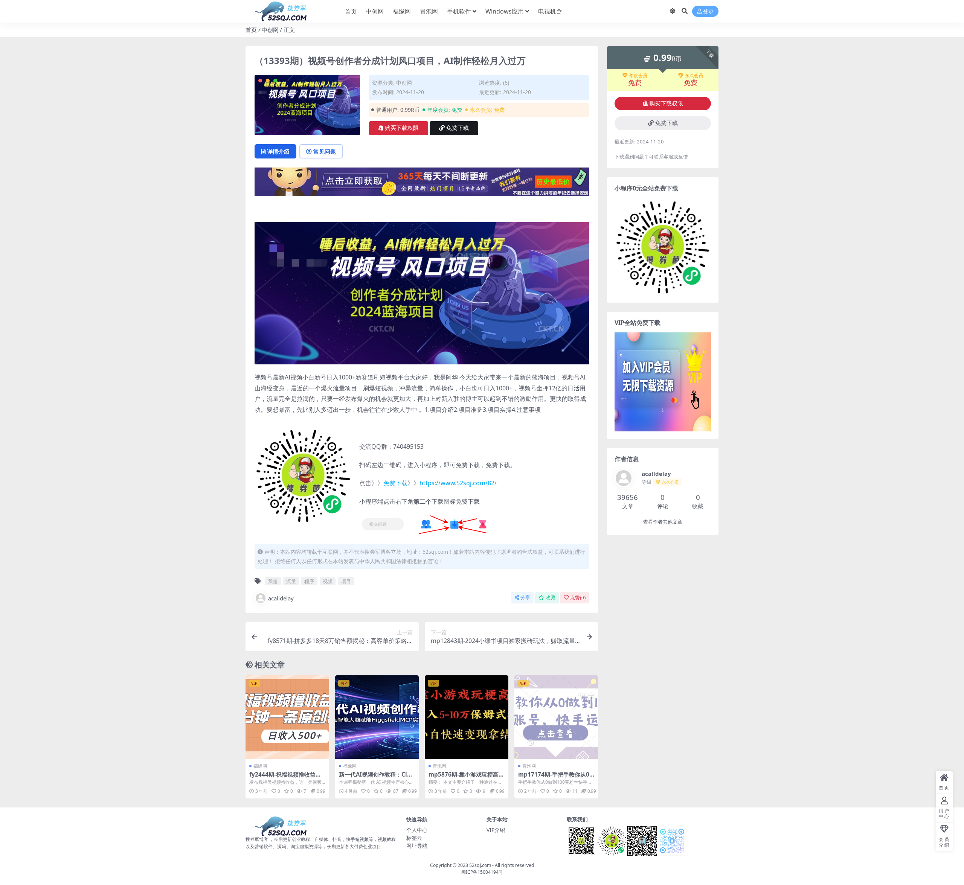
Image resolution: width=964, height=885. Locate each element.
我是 (273, 581)
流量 (291, 581)
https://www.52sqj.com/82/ (458, 483)
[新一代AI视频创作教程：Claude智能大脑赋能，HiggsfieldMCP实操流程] (377, 717)
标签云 (414, 837)
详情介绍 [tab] (278, 151)
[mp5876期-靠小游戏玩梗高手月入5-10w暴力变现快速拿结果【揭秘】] (466, 717)
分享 (525, 597)
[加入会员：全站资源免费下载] (422, 184)
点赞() (578, 597)
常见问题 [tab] (324, 151)
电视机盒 (550, 11)
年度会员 (638, 75)
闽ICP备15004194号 (482, 872)
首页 (351, 11)
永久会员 (694, 75)
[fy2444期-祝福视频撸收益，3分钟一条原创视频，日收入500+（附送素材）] (287, 717)
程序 (309, 581)
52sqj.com (480, 865)
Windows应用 (504, 11)
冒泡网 (429, 11)
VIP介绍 (496, 829)
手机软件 (459, 11)
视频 (328, 581)
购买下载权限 (402, 128)
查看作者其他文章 (662, 522)
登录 (708, 11)
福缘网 (402, 11)
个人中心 (416, 829)
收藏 (550, 597)
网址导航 (416, 845)
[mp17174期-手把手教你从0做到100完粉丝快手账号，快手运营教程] (556, 717)
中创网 (375, 11)
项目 (346, 581)
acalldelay (281, 598)
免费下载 (457, 128)
